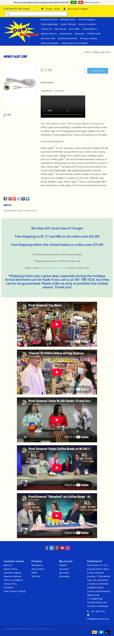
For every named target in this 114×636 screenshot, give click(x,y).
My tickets (64, 572)
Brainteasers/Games (67, 38)
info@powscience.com (98, 618)
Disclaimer (9, 587)
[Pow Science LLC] (22, 31)
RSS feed (35, 576)
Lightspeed (49, 629)
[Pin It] (14, 198)
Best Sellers (74, 28)
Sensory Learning (88, 38)
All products (37, 565)
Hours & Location (86, 24)
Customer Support (12, 572)
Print (35, 210)
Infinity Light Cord (101, 52)
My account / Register (78, 8)
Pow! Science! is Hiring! (14, 591)
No (81, 2)
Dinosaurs (79, 33)
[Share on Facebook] (5, 198)
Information (47, 82)
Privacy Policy (10, 583)
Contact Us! (46, 28)
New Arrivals (60, 28)
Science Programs (86, 19)
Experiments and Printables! (75, 43)
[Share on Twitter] (27, 198)
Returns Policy (10, 569)
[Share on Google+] (10, 198)
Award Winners (90, 28)
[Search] (8, 14)
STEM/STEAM (93, 33)
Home (87, 52)
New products (38, 569)
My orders (64, 569)
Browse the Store (49, 19)
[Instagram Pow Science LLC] (67, 548)
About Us (8, 565)
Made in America (49, 33)
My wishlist (64, 576)
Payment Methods (12, 576)
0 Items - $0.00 (52, 8)
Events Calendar (68, 24)
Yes (73, 2)
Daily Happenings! (49, 24)
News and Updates (50, 43)
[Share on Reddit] (18, 198)
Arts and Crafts (48, 38)
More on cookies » (92, 2)
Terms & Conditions (13, 580)
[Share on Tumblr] (23, 198)
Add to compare (24, 210)
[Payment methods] (94, 632)
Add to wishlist (10, 210)
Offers (34, 572)
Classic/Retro (66, 33)
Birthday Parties (68, 19)
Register (63, 565)
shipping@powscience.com (52, 267)
